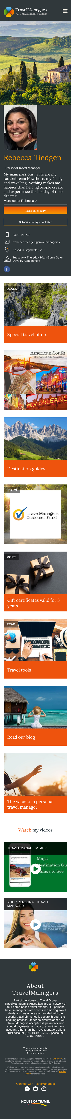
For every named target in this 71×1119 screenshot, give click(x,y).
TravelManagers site (35, 1048)
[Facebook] (27, 1089)
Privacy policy (35, 1053)
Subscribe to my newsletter (35, 222)
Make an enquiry (35, 210)
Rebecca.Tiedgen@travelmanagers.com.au (39, 242)
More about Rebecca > (20, 201)
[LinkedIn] (35, 1089)
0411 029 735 (21, 234)
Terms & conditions (35, 1050)
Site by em (57, 1059)
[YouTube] (43, 1089)
